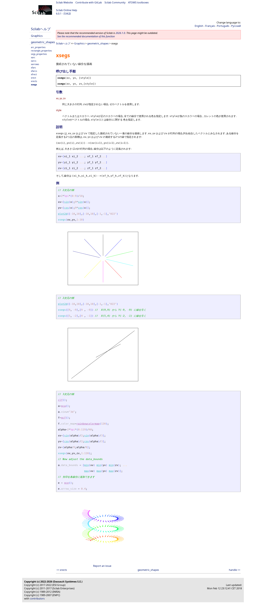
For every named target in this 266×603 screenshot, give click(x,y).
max (86, 471)
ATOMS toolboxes (138, 2)
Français (210, 26)
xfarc (33, 67)
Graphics (37, 36)
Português (223, 26)
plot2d (62, 213)
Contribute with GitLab (88, 2)
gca (63, 406)
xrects (34, 81)
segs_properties (39, 54)
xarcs (33, 60)
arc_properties (38, 47)
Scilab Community (115, 2)
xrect (33, 77)
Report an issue (102, 566)
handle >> (234, 570)
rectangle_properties (41, 50)
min (86, 465)
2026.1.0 (120, 33)
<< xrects (61, 570)
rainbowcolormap (88, 423)
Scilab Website (64, 2)
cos (66, 207)
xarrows (35, 64)
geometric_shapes (43, 42)
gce (66, 482)
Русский (236, 26)
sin (66, 201)
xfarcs (34, 70)
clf (60, 400)
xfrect (34, 74)
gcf (63, 417)
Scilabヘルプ (41, 29)
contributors (37, 598)
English (199, 26)
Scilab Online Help (66, 10)
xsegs (34, 84)
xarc (33, 57)
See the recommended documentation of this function (86, 36)
